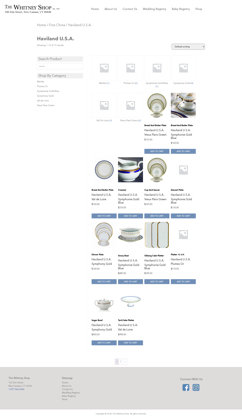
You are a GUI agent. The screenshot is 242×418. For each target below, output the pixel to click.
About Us (110, 9)
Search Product (50, 59)
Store (64, 399)
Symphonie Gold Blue (48, 91)
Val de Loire (43, 100)
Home (95, 9)
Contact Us (130, 9)
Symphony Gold (45, 95)
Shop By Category (52, 75)
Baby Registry (181, 9)
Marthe (40, 81)
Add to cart (156, 151)
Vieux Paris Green (45, 105)
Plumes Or (42, 86)
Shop (198, 9)
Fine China (57, 25)
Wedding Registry (154, 9)
